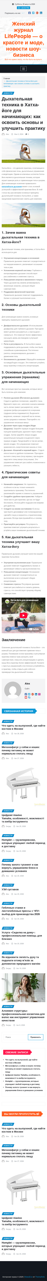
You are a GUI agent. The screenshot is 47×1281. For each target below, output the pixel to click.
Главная (7, 78)
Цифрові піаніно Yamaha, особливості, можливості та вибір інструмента (23, 818)
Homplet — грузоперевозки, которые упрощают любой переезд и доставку (23, 843)
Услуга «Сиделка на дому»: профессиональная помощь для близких (22, 936)
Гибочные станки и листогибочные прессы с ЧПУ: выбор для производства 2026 (21, 911)
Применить (35, 1037)
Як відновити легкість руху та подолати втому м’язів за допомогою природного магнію (21, 960)
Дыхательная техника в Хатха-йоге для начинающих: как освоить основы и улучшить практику (21, 83)
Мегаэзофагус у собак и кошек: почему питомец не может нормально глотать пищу (21, 750)
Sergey (8, 826)
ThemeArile (40, 1276)
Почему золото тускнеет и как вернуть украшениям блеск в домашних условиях (20, 868)
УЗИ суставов (10, 889)
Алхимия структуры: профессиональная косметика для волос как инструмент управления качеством (23, 1015)
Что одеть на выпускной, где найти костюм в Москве (23, 727)
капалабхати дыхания (12, 186)
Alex (7, 134)
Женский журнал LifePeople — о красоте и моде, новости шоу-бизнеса (23, 39)
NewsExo (29, 1276)
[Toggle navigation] (23, 68)
